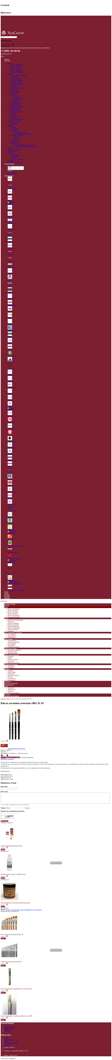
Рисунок (10, 677)
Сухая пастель (12, 678)
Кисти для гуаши (13, 612)
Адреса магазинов (6, 29)
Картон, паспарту (13, 659)
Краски (6, 618)
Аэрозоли (10, 631)
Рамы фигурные (12, 653)
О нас (6, 1038)
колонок (8, 909)
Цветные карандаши (21, 132)
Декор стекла (11, 689)
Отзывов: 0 (13, 753)
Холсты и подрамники (11, 683)
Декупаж (10, 691)
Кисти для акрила (13, 610)
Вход (2, 21)
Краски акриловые (13, 624)
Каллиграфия (12, 672)
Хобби (6, 686)
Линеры (17, 137)
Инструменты (8, 639)
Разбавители (11, 637)
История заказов (9, 1028)
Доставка (7, 596)
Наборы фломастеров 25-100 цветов (25, 146)
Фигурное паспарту (14, 662)
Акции (6, 592)
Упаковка (7, 595)
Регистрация (10, 21)
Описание (4, 759)
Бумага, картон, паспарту (11, 654)
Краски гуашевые (13, 629)
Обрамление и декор (10, 648)
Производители (9, 175)
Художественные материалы (16, 748)
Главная (3, 19)
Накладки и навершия (14, 650)
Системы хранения (13, 647)
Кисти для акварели (14, 609)
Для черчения (12, 643)
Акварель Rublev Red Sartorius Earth (11, 845)
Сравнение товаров (6, 24)
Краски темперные (13, 623)
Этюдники (11, 667)
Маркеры (17, 138)
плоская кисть (15, 909)
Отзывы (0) (10, 759)
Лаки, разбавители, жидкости (13, 632)
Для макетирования (13, 642)
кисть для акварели (26, 909)
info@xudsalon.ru (9, 1049)
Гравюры (10, 670)
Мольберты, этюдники (11, 664)
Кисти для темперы (13, 615)
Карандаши (11, 673)
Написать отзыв (23, 753)
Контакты (7, 598)
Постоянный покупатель (8, 25)
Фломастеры (11, 680)
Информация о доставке (11, 1040)
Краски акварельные (14, 628)
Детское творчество (13, 692)
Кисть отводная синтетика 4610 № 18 (12, 934)
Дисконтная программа (11, 1043)
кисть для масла (37, 909)
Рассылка (7, 1031)
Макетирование (9, 685)
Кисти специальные (14, 617)
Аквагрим (11, 688)
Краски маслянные (13, 626)
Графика (6, 669)
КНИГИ (6, 605)
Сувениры (7, 694)
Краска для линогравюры (15, 620)
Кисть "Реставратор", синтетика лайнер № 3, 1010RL (17, 1016)
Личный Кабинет (9, 164)
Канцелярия (11, 645)
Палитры (17, 97)
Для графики (11, 634)
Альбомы (10, 656)
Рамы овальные (12, 651)
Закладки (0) (4, 22)
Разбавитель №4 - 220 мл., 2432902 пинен (13, 874)
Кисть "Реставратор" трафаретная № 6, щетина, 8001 (16, 988)
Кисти (6, 607)
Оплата (6, 593)
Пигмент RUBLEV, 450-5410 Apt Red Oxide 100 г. (15, 902)
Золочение (7, 681)
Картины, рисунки (9, 604)
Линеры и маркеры (13, 675)
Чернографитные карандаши (23, 133)
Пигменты (11, 621)
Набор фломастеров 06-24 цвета (24, 145)
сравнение (30, 757)
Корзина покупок (6, 27)
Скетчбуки (11, 661)
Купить (3, 849)
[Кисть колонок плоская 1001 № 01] (14, 739)
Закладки (7, 1030)
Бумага (10, 658)
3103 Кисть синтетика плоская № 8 (11, 961)
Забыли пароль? (12, 172)
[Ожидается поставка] (9, 872)
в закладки (23, 757)
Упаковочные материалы (11, 696)
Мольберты (11, 666)
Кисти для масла (13, 613)
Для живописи (12, 635)
